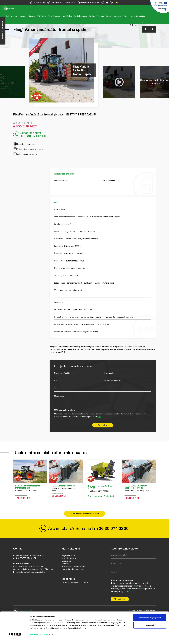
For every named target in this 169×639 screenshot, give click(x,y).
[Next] (152, 29)
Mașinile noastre (69, 558)
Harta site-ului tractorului (73, 569)
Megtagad (150, 625)
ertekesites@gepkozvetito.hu (32, 572)
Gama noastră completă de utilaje (84, 514)
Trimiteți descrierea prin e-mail (30, 149)
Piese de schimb (54, 16)
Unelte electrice (11, 16)
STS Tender (41, 16)
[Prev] (145, 29)
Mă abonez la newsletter (66, 410)
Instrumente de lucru (27, 16)
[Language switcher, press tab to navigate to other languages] (116, 2)
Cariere (108, 16)
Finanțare (100, 16)
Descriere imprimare (26, 144)
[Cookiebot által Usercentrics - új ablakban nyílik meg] (15, 634)
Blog (125, 16)
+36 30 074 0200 (39, 2)
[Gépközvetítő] (9, 7)
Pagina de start (68, 555)
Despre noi (118, 16)
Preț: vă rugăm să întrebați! (101, 496)
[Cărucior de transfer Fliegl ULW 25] (103, 471)
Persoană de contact (137, 16)
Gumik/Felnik (67, 16)
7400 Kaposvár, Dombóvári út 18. (63, 2)
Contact (65, 563)
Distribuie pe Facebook (27, 154)
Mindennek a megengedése (150, 618)
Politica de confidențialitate (73, 566)
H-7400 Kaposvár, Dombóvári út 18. (28, 555)
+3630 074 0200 (36, 566)
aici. (99, 417)
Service (92, 16)
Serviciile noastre (80, 16)
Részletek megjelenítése (40, 634)
